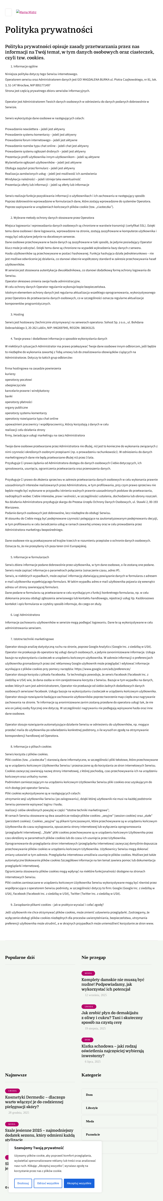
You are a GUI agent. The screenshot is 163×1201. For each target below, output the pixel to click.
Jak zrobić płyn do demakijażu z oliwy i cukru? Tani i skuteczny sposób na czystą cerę (112, 1018)
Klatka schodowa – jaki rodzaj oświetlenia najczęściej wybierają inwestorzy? (113, 1051)
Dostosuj (23, 1183)
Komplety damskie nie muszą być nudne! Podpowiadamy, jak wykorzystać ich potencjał (113, 984)
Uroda (89, 1006)
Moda (88, 973)
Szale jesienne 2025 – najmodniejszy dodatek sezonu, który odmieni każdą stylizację (40, 1135)
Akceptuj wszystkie (79, 1183)
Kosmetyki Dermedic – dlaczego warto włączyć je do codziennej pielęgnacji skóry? (35, 1102)
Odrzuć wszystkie (48, 1183)
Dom (87, 1040)
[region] (55, 1166)
